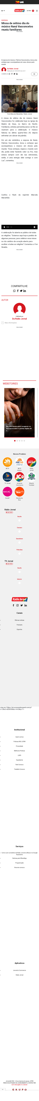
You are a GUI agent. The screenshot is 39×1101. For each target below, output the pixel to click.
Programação (19, 863)
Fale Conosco (19, 764)
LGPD (19, 755)
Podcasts (19, 625)
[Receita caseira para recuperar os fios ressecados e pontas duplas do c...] (19, 413)
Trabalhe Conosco (19, 769)
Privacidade (19, 746)
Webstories (10, 383)
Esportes (19, 629)
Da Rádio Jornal (12, 69)
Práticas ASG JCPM (19, 741)
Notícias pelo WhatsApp (19, 858)
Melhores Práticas (19, 751)
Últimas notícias (19, 620)
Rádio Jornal (19, 975)
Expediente (19, 760)
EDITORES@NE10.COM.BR (19, 1085)
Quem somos (20, 737)
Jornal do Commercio (19, 970)
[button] (15, 440)
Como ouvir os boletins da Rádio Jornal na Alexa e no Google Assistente (19, 853)
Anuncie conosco (19, 867)
